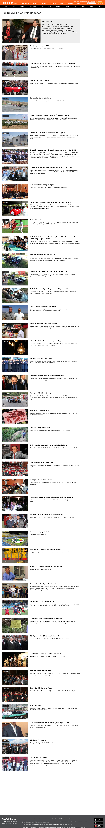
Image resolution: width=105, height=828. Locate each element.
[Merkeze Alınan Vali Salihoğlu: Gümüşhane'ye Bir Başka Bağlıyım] (15, 503)
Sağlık (75, 6)
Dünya (35, 818)
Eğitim (91, 6)
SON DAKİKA (25, 3)
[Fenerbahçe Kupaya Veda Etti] (15, 538)
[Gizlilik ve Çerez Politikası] (43, 827)
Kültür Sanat (33, 6)
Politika (5, 6)
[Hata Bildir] (83, 827)
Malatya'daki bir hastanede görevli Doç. (41, 569)
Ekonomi (41, 818)
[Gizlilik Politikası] (33, 827)
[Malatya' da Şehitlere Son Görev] (15, 364)
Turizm (83, 6)
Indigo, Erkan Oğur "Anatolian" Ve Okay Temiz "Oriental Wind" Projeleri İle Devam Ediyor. (54, 552)
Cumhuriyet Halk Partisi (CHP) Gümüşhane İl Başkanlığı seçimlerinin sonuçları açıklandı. (53, 448)
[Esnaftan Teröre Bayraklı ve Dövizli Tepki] (15, 330)
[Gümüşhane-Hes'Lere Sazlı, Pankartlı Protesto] (15, 625)
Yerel (56, 818)
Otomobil (58, 6)
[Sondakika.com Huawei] (98, 826)
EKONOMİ (53, 3)
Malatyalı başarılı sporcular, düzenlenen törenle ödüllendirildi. (46, 48)
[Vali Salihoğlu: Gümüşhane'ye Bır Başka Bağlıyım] (15, 521)
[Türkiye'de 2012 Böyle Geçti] (15, 417)
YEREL (79, 3)
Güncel (30, 818)
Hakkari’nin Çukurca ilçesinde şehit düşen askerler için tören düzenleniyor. (50, 100)
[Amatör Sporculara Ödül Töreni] (15, 52)
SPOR (61, 3)
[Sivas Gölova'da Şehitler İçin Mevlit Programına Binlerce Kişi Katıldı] (15, 156)
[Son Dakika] (9, 3)
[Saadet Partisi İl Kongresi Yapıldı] (15, 694)
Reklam (9, 823)
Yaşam (67, 6)
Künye (15, 823)
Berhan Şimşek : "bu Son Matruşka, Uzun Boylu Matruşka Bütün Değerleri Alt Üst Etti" (53, 638)
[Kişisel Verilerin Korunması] (62, 827)
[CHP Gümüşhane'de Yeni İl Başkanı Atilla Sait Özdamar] (15, 451)
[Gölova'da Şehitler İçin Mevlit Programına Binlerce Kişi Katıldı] (15, 174)
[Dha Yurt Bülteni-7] (21, 31)
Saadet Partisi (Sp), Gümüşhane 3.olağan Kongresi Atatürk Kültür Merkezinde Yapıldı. (53, 691)
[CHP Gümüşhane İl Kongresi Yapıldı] (15, 191)
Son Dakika (24, 818)
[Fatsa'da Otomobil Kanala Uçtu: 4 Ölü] (15, 312)
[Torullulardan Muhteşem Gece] (15, 677)
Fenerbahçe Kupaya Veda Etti (38, 534)
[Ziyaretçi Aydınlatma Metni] (74, 827)
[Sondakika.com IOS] (98, 819)
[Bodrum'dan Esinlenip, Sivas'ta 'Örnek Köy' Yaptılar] (15, 139)
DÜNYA (44, 3)
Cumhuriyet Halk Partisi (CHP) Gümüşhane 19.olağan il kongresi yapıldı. (49, 187)
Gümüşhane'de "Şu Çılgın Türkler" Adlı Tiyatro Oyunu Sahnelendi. (47, 656)
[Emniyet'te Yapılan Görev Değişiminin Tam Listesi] (15, 382)
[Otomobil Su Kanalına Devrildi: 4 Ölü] (15, 260)
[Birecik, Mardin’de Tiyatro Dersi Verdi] (15, 590)
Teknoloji (22, 6)
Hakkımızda (4, 823)
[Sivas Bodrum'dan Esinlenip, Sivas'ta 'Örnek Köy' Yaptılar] (15, 122)
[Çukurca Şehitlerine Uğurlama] (15, 104)
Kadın (42, 6)
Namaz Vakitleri (68, 818)
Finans (13, 6)
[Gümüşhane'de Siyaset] (15, 746)
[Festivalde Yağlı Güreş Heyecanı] (15, 399)
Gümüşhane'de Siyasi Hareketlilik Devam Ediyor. (43, 743)
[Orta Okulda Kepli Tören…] (15, 764)
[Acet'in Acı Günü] (15, 712)
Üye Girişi (99, 3)
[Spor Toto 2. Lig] (15, 226)
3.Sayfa (99, 6)
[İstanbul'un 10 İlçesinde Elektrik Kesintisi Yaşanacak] (15, 347)
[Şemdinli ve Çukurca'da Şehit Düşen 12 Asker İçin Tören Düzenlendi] (15, 69)
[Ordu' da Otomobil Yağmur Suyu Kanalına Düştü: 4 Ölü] (15, 278)
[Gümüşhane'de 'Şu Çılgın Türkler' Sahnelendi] (15, 659)
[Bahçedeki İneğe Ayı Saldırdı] (15, 434)
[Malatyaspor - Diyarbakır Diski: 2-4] (15, 607)
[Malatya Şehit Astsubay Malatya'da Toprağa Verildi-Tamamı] (15, 208)
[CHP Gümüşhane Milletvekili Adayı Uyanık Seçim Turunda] (15, 729)
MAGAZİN (70, 3)
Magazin (51, 818)
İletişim (12, 823)
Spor (46, 818)
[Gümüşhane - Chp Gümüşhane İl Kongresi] (15, 642)
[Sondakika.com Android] (98, 823)
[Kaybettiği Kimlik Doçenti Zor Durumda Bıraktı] (15, 573)
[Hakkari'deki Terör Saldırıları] (15, 87)
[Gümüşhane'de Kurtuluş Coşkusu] (15, 486)
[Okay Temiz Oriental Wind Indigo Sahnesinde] (15, 555)
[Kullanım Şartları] (25, 827)
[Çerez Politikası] (52, 827)
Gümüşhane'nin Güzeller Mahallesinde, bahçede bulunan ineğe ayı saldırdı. (50, 430)
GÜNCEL (35, 3)
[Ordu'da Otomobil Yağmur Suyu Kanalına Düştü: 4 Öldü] (15, 295)
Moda (49, 6)
